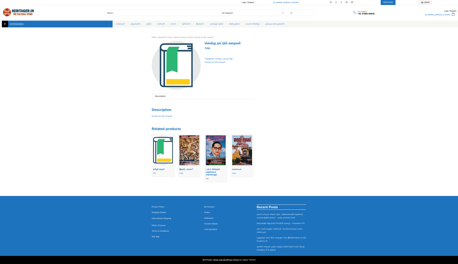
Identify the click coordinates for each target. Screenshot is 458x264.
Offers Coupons (159, 225)
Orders (207, 212)
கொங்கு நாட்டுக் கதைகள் (215, 62)
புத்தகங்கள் (135, 24)
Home (154, 37)
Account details (211, 224)
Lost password (210, 229)
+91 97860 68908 (366, 14)
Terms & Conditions (160, 231)
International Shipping (161, 218)
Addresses (208, 218)
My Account (209, 207)
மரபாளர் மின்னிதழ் (253, 24)
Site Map (156, 237)
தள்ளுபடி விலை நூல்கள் (275, 24)
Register (388, 2)
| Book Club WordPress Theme (226, 260)
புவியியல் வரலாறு (179, 37)
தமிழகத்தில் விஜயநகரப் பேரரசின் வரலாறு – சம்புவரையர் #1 (281, 223)
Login (426, 2)
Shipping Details (159, 212)
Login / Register (248, 2)
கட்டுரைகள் (120, 24)
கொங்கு (190, 37)
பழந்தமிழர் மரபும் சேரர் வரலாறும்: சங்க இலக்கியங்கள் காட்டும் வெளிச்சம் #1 (281, 239)
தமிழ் (148, 24)
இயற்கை (199, 24)
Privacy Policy (158, 207)
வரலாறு (226, 59)
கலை (173, 24)
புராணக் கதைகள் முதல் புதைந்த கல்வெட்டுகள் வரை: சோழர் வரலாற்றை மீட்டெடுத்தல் (281, 248)
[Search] (291, 13)
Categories (17, 24)
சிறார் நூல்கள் (234, 24)
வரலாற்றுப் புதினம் (217, 24)
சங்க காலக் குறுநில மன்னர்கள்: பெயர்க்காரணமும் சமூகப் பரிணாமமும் (280, 230)
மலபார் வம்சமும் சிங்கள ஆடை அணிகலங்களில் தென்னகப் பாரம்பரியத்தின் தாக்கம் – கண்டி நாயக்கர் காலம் (280, 216)
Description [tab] (160, 96)
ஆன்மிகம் (185, 24)
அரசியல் (160, 24)
